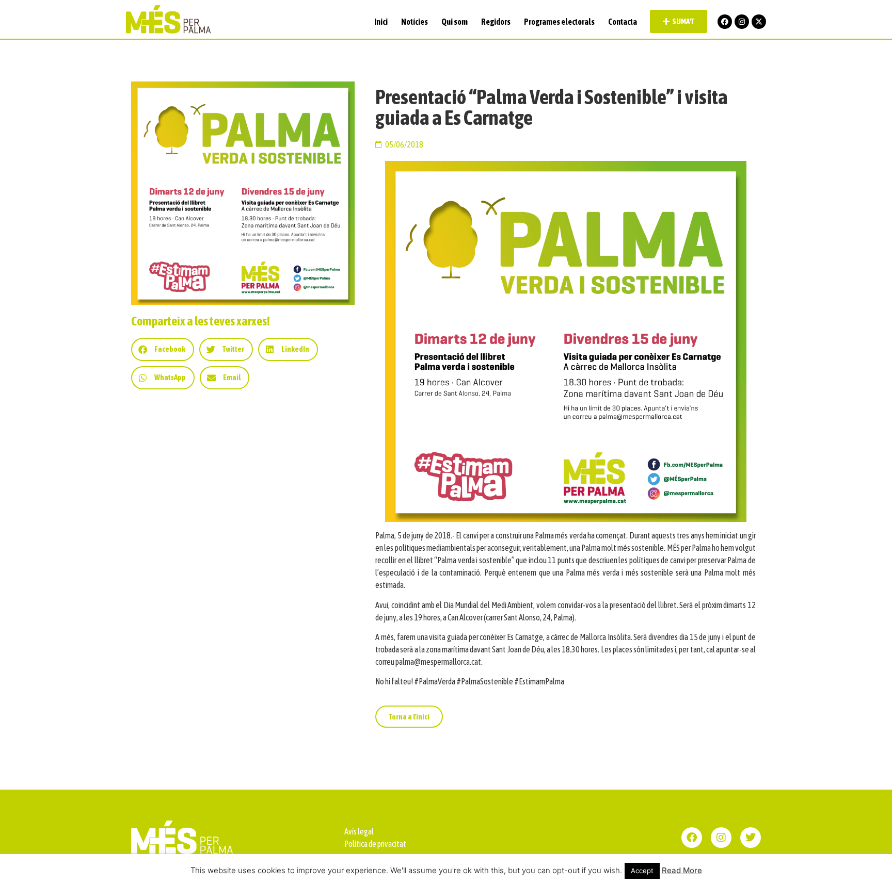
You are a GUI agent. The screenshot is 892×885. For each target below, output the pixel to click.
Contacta (622, 21)
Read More (682, 870)
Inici (381, 21)
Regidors (496, 21)
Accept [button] (642, 870)
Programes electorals (559, 21)
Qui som (454, 21)
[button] (162, 349)
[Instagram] (742, 21)
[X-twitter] (759, 21)
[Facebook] (725, 21)
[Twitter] (750, 837)
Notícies (414, 21)
